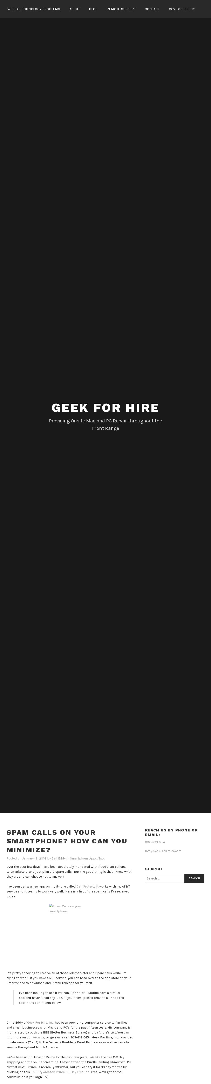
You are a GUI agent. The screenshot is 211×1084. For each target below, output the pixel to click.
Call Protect (85, 886)
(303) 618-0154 (155, 842)
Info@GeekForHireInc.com (163, 851)
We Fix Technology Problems (33, 9)
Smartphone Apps (83, 858)
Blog (93, 9)
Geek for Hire (105, 407)
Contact (152, 9)
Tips (101, 858)
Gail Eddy (59, 858)
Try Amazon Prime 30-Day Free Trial (64, 1072)
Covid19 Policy (182, 9)
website (38, 1037)
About (74, 9)
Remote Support (121, 9)
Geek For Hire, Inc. (40, 1022)
